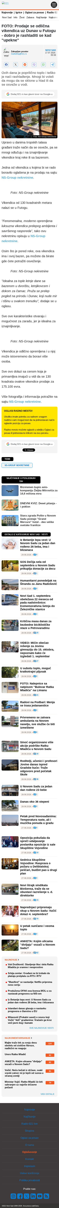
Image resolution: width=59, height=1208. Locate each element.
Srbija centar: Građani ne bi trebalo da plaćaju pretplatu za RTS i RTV (29, 974)
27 (37, 661)
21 (37, 695)
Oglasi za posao (34, 12)
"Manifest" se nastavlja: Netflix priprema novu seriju (30, 983)
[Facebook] (6, 65)
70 (37, 919)
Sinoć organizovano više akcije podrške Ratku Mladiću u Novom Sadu (36, 746)
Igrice (19, 12)
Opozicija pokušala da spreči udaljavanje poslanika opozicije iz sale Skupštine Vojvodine (37, 843)
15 (37, 900)
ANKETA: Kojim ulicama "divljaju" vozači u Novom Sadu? (37, 945)
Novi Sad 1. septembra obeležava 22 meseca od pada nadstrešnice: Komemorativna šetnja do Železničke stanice (37, 602)
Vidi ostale (47, 1094)
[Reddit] (24, 65)
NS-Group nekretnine (17, 177)
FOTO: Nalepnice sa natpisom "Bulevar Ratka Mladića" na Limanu (37, 687)
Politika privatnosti (29, 1180)
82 (37, 953)
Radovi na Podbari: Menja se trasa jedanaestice (37, 704)
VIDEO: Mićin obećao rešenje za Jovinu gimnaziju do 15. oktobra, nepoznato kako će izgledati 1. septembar (37, 649)
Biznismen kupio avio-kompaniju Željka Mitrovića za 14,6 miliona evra (38, 490)
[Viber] (34, 65)
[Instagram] (13, 1196)
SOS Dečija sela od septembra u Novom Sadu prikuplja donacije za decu (37, 565)
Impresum (29, 1166)
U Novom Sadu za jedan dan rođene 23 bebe (36, 788)
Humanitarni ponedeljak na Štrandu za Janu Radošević (38, 582)
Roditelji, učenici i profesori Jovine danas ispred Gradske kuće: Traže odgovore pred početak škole (38, 767)
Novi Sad (6, 17)
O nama (29, 1145)
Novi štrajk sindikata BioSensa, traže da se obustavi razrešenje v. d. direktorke (36, 890)
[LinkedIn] (33, 1196)
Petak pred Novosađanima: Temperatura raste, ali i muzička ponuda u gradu (38, 820)
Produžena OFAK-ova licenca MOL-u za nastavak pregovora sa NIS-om (29, 992)
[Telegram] (52, 65)
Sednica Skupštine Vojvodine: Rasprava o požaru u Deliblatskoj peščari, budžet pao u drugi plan (38, 866)
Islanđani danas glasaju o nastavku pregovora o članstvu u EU (27, 1010)
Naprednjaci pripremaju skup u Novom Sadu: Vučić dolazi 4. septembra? (38, 911)
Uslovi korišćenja (29, 1173)
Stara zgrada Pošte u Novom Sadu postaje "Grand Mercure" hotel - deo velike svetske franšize (38, 520)
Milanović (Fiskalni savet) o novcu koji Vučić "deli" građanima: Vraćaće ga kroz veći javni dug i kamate (30, 1020)
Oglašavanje (29, 1152)
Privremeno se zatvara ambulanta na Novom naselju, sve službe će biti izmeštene (37, 722)
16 (37, 754)
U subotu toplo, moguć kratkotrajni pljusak (35, 670)
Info (15, 17)
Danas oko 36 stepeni (34, 801)
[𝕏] (15, 65)
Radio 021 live (29, 1123)
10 (37, 853)
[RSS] (46, 1196)
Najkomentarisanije (17, 1038)
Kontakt (29, 1159)
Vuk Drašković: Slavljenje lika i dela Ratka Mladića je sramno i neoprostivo (30, 966)
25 (37, 633)
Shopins (29, 1130)
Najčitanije (41, 17)
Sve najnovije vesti (41, 1028)
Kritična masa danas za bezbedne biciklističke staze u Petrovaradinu (35, 625)
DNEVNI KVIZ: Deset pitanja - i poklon (38, 505)
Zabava (30, 17)
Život (21, 17)
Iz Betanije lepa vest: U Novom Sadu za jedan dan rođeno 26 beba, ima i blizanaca (37, 545)
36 (37, 779)
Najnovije (7, 12)
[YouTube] (40, 1196)
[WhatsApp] (43, 65)
